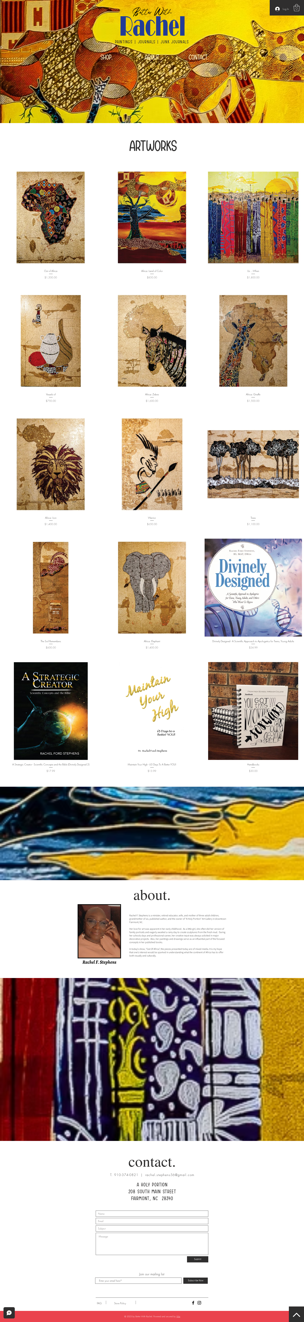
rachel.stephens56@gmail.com (170, 1175)
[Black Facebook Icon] (193, 1302)
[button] (297, 7)
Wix (178, 1316)
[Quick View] (51, 217)
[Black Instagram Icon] (199, 1302)
